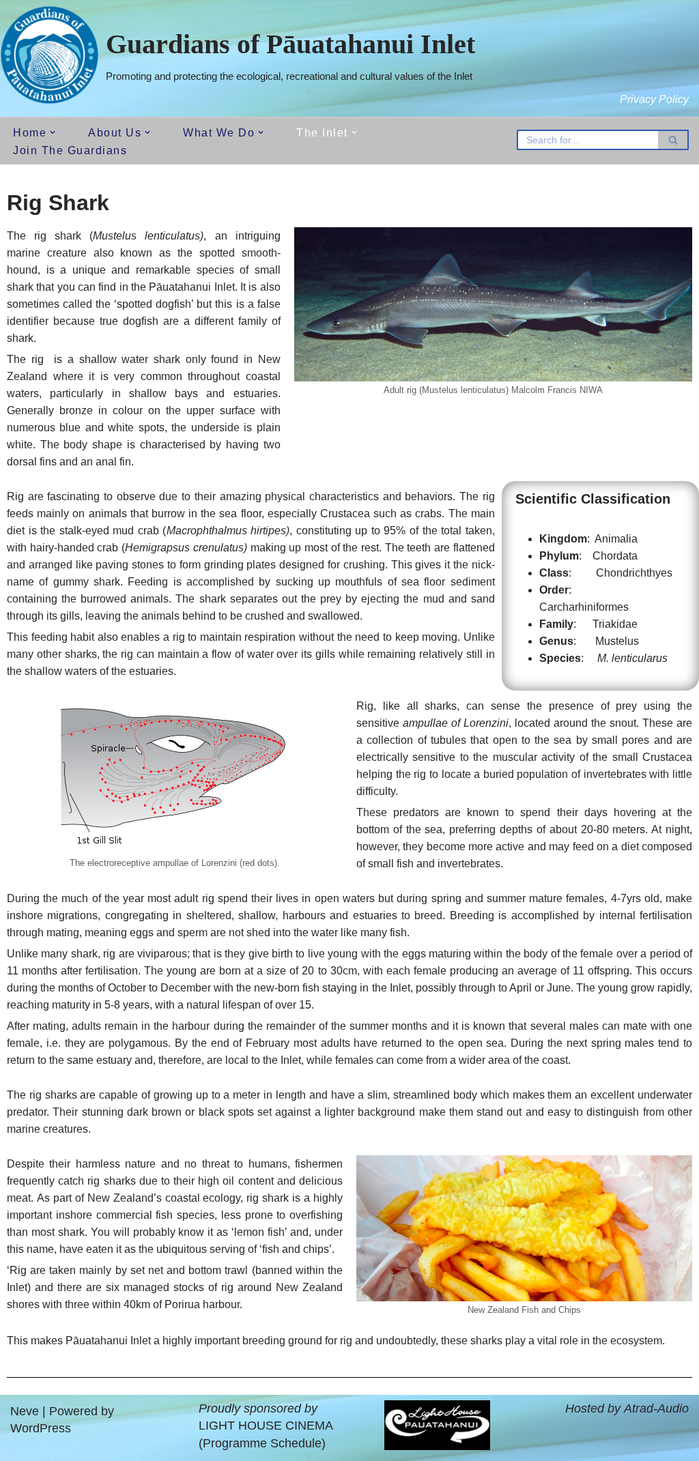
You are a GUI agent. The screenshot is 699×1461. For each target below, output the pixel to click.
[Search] (673, 140)
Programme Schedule (262, 1443)
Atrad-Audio (656, 1408)
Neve (24, 1411)
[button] (52, 132)
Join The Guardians (70, 150)
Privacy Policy (654, 99)
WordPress (40, 1428)
